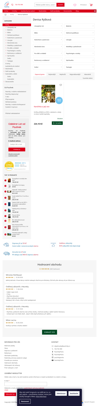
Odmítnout (61, 393)
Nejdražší (63, 74)
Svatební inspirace (11, 107)
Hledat (60, 5)
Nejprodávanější (75, 74)
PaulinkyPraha (59, 352)
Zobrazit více (49, 332)
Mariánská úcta (12, 43)
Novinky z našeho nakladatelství (15, 91)
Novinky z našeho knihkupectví (15, 104)
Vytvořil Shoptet (89, 402)
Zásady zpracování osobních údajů (14, 154)
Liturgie (9, 40)
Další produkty (10, 71)
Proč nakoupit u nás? (11, 368)
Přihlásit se (16, 149)
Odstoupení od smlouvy (12, 365)
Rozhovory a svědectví (14, 53)
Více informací (41, 396)
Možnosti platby (9, 346)
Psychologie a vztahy (14, 51)
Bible (9, 32)
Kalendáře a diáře (11, 74)
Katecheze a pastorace (14, 38)
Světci (9, 58)
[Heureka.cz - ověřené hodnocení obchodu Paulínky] (16, 166)
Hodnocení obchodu (49, 264)
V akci (7, 97)
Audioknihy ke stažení (12, 66)
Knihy (7, 25)
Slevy (6, 348)
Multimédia (9, 69)
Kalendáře (10, 79)
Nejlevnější (52, 74)
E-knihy (7, 63)
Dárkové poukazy (10, 102)
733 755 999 (58, 349)
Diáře (9, 76)
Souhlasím (74, 393)
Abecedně (87, 74)
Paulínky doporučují (11, 94)
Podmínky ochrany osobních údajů (15, 358)
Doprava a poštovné (10, 350)
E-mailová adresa (14, 141)
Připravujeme (9, 99)
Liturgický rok (11, 27)
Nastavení (25, 401)
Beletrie (9, 30)
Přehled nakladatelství (12, 113)
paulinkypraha (59, 357)
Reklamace (7, 353)
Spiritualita (11, 56)
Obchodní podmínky (11, 355)
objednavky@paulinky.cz (62, 346)
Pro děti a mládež (13, 48)
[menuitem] (6, 11)
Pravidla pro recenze (11, 360)
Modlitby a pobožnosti (14, 45)
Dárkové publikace (13, 35)
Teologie (10, 61)
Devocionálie (9, 81)
